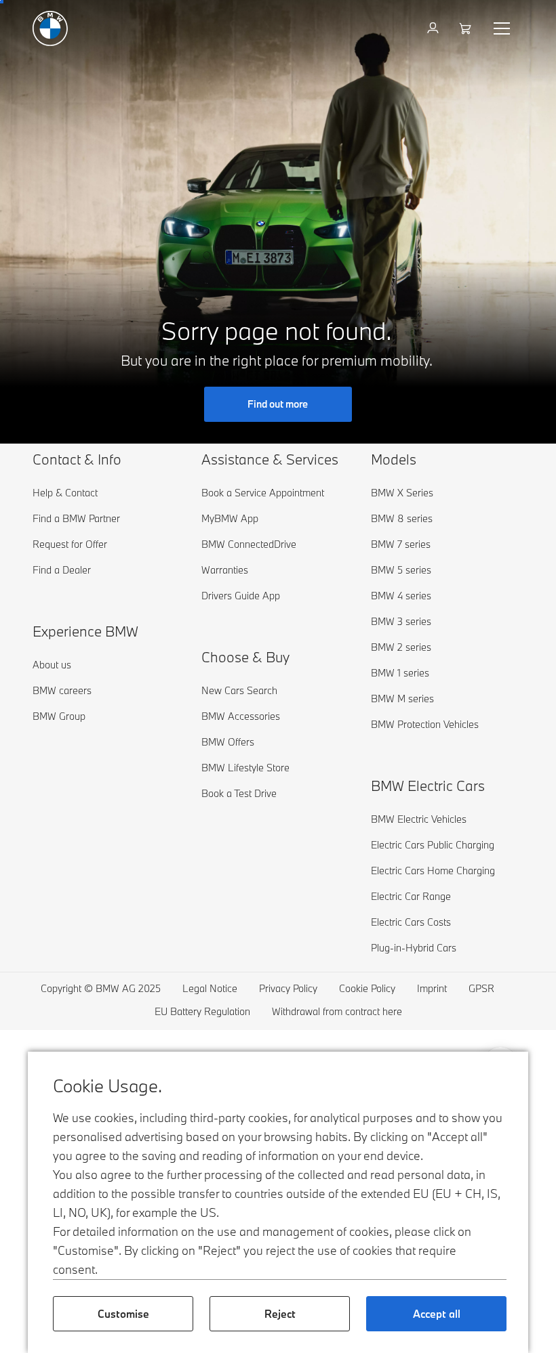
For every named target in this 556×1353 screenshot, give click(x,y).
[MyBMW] (434, 28)
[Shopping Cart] (467, 28)
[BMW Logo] (50, 28)
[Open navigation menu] (503, 28)
